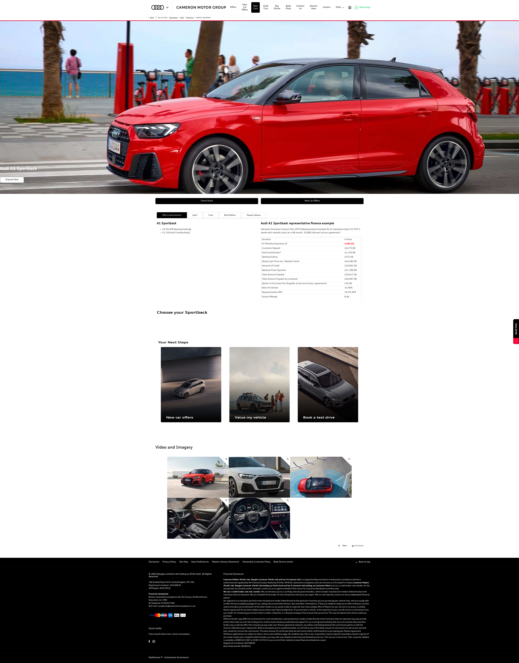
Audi (182, 18)
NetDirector (155, 658)
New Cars (190, 18)
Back (152, 18)
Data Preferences (200, 562)
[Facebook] (149, 641)
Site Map (183, 562)
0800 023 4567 (243, 640)
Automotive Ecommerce (176, 658)
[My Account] (349, 7)
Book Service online (283, 562)
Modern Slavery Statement (225, 562)
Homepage (173, 18)
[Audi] (157, 7)
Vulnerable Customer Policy (256, 562)
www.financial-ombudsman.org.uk (311, 640)
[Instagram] (154, 641)
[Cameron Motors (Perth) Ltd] (201, 7)
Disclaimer (154, 562)
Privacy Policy (169, 562)
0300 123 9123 (260, 640)
